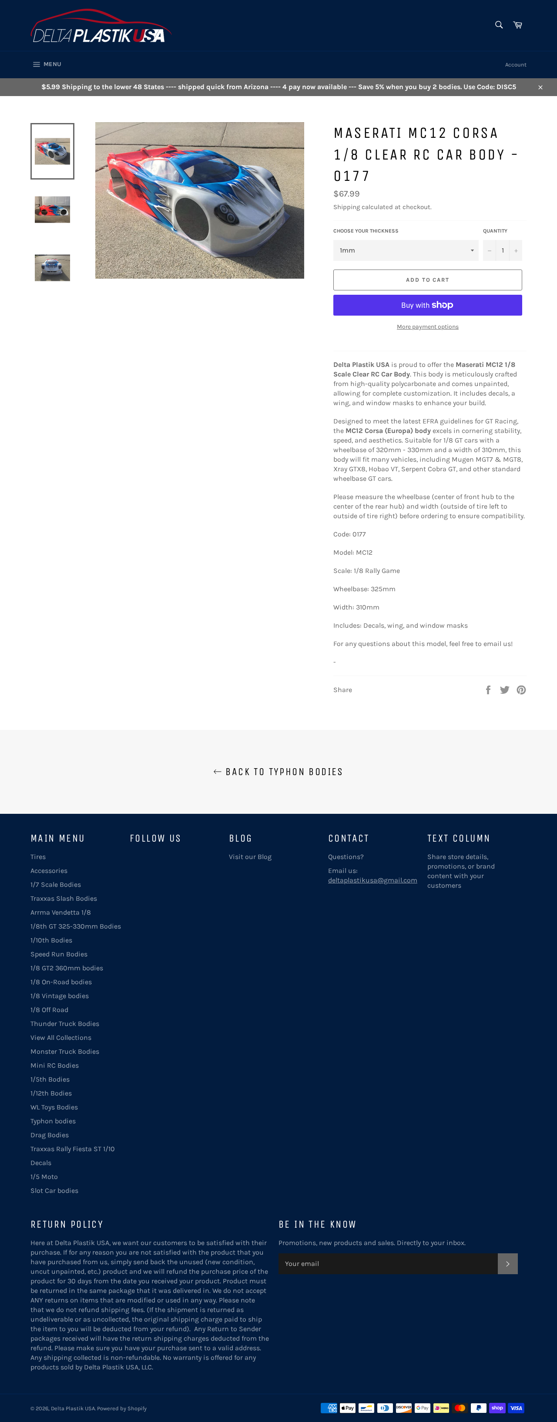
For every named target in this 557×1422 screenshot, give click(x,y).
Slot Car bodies (54, 1190)
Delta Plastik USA (73, 1408)
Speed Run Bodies (58, 954)
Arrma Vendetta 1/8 (60, 912)
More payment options (428, 326)
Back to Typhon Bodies (283, 772)
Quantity (495, 231)
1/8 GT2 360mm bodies (66, 968)
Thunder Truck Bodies (64, 1023)
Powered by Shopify (122, 1408)
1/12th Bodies (51, 1093)
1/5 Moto (44, 1176)
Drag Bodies (49, 1135)
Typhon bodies (53, 1121)
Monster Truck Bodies (64, 1051)
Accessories (48, 870)
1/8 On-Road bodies (61, 982)
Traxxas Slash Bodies (63, 898)
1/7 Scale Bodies (55, 884)
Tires (38, 857)
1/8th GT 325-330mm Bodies (75, 926)
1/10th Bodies (51, 940)
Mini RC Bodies (54, 1065)
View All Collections (60, 1037)
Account (516, 64)
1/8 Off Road (49, 1010)
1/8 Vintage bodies (59, 996)
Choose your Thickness (366, 231)
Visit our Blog (250, 857)
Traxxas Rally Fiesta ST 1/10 (72, 1149)
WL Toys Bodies (54, 1107)
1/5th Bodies (50, 1079)
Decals (40, 1163)
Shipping (346, 207)
